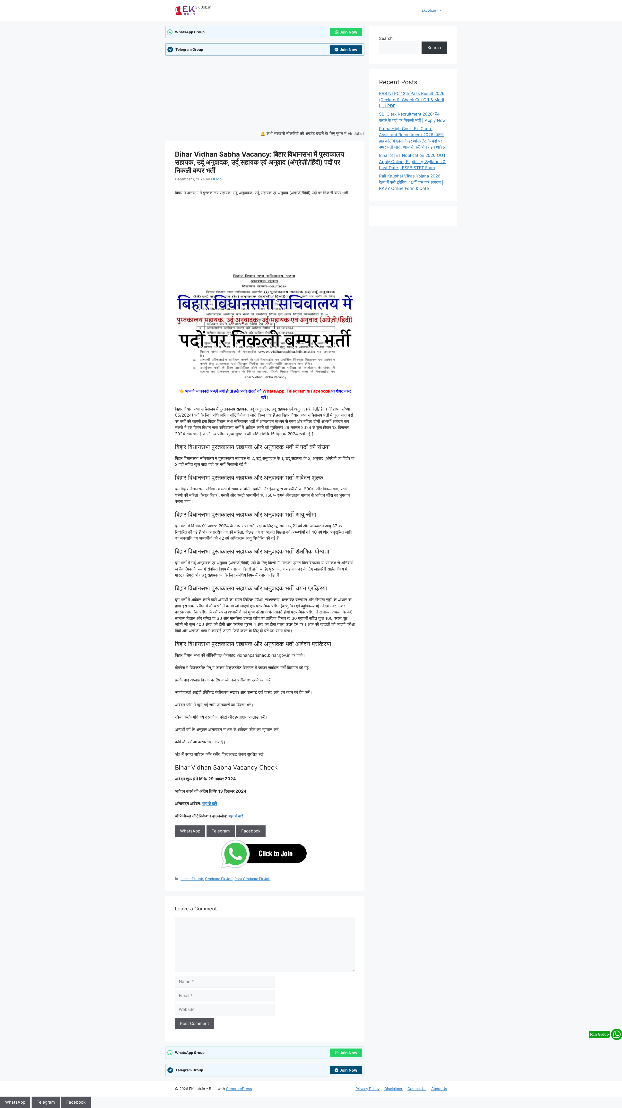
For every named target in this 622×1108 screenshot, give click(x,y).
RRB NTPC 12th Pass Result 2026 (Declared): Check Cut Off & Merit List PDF (412, 99)
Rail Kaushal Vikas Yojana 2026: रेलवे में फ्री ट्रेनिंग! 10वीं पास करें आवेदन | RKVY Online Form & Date (411, 182)
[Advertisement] (264, 95)
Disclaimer (393, 1088)
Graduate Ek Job (219, 879)
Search (386, 38)
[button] (92, 1102)
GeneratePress (239, 1088)
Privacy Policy (367, 1088)
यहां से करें (209, 803)
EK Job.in (203, 7)
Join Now (348, 32)
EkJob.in (429, 10)
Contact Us (416, 1088)
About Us (439, 1088)
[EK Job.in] (185, 10)
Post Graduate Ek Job (252, 879)
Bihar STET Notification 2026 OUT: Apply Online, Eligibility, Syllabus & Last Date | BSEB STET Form (413, 161)
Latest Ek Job (192, 879)
